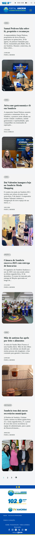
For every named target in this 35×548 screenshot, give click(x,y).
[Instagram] (12, 530)
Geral (6, 23)
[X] (19, 530)
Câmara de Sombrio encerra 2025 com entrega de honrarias (17, 263)
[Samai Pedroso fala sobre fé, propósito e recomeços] (17, 75)
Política (7, 254)
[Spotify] (16, 530)
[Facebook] (9, 530)
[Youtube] (26, 530)
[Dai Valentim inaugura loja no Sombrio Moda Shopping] (17, 230)
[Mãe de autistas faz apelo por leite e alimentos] (17, 380)
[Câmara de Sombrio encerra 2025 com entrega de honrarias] (17, 308)
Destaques (7, 405)
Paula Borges (9, 132)
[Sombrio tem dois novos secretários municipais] (17, 455)
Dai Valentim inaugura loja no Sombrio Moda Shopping (17, 185)
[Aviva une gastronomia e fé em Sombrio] (17, 152)
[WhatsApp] (22, 530)
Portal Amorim (9, 55)
